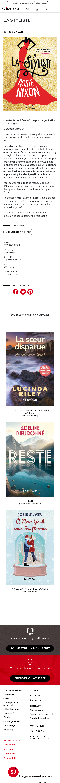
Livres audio (9, 753)
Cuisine (6, 698)
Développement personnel (11, 703)
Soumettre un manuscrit (30, 648)
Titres (34, 690)
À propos (36, 701)
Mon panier (37, 726)
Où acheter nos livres (40, 718)
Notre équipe (36, 710)
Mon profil (37, 731)
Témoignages (9, 725)
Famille (6, 717)
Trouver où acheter (30, 678)
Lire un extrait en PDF (18, 232)
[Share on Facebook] (15, 291)
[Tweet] (22, 291)
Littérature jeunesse (13, 709)
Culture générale (11, 721)
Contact (35, 706)
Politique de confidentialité (39, 737)
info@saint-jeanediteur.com (35, 776)
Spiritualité (8, 713)
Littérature (8, 694)
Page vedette (10, 758)
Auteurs (35, 695)
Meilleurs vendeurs (12, 740)
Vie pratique (9, 729)
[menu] (55, 8)
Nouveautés (9, 744)
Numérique (8, 749)
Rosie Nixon (15, 31)
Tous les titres (13, 690)
